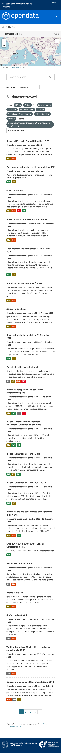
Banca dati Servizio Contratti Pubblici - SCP (27, 141)
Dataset (12, 27)
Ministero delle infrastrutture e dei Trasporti (17, 5)
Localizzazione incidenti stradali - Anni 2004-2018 (28, 250)
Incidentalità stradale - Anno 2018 (23, 453)
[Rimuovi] (20, 105)
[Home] (3, 27)
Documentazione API (13, 726)
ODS (19, 413)
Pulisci (56, 33)
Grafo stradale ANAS (16, 615)
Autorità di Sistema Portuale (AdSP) (24, 283)
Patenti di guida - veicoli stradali (22, 367)
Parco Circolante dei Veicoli (19, 563)
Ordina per (10, 87)
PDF (19, 211)
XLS (24, 211)
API (43, 724)
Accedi (54, 2)
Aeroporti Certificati (16, 309)
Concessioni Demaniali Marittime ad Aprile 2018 (30, 682)
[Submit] (51, 77)
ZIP (8, 381)
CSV (8, 158)
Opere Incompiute (15, 190)
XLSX (8, 182)
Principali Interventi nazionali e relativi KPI (27, 219)
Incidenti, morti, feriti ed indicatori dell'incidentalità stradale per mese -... (25, 423)
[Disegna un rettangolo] (57, 41)
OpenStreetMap (13, 67)
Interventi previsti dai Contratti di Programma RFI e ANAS (29, 513)
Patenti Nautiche (14, 592)
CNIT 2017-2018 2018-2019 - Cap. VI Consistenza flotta (25, 545)
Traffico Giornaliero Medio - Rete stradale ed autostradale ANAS (28, 648)
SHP (8, 638)
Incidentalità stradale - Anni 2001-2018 (26, 482)
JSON (14, 158)
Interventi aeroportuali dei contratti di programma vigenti (25, 391)
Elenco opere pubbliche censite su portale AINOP (30, 167)
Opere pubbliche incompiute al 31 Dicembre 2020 (27, 336)
